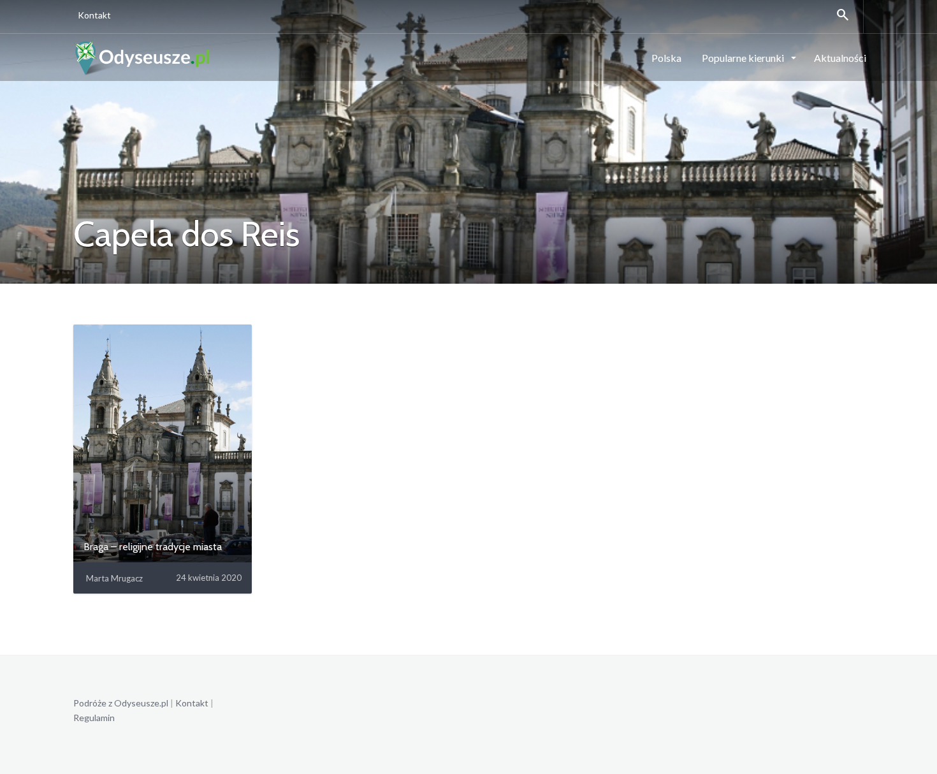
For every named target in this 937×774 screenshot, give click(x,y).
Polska (666, 58)
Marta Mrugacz (114, 578)
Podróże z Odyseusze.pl (120, 702)
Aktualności (840, 58)
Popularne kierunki (744, 58)
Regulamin (94, 717)
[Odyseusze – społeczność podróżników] (142, 57)
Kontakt (94, 15)
